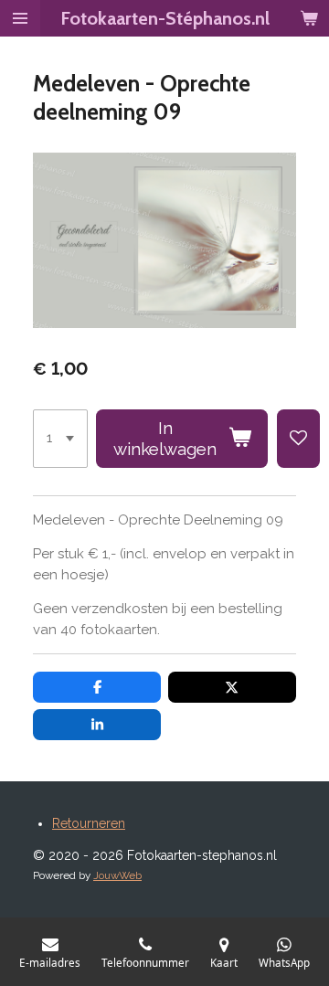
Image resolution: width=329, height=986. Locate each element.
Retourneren (88, 823)
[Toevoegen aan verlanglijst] (298, 438)
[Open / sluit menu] (20, 18)
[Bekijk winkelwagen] (309, 18)
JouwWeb (117, 875)
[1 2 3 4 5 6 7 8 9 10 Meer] (60, 438)
